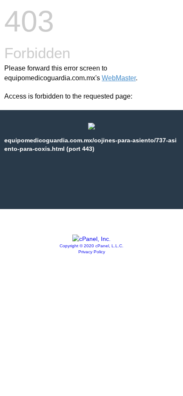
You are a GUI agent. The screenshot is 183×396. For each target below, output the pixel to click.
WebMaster (119, 78)
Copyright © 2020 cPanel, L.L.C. (91, 245)
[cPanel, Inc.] (91, 238)
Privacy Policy (91, 251)
